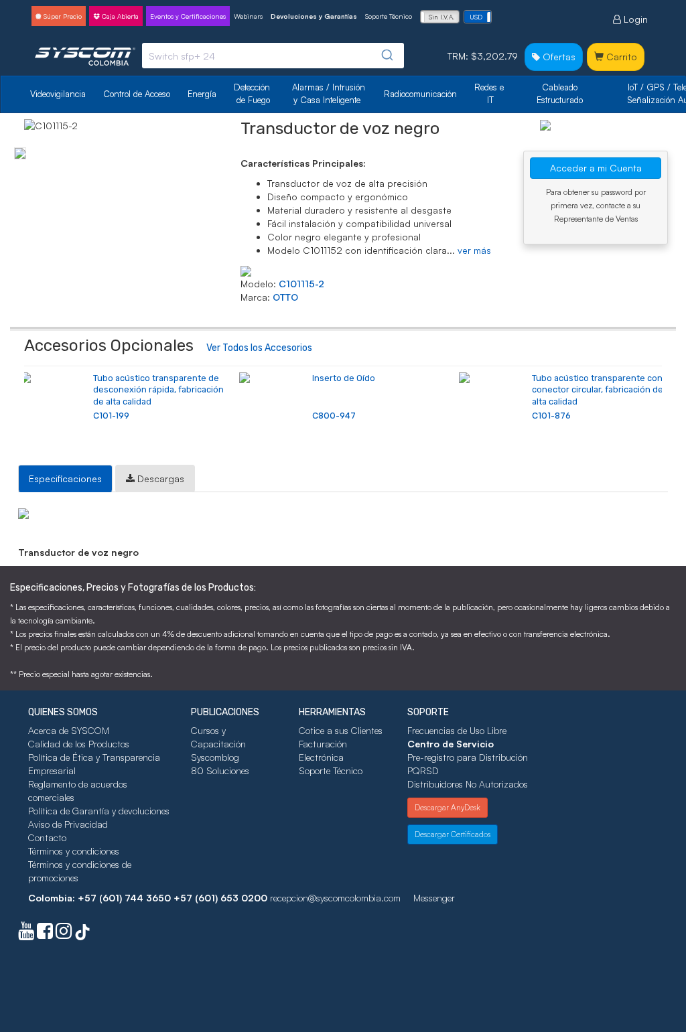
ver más (474, 250)
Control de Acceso (136, 93)
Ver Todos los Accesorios (259, 348)
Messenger (434, 897)
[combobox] (273, 55)
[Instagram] (64, 934)
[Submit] (388, 55)
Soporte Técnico (388, 16)
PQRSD (423, 770)
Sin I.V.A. (442, 17)
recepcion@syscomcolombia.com (335, 897)
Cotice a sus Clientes (341, 730)
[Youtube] (26, 934)
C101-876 (551, 416)
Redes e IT (489, 93)
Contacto (47, 837)
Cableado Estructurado (560, 93)
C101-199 (111, 416)
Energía (202, 93)
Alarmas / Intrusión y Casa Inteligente (330, 93)
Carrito (620, 56)
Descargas (159, 478)
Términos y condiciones (73, 851)
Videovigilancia (58, 93)
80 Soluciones (220, 770)
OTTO (285, 297)
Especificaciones (65, 478)
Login (634, 19)
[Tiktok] (82, 934)
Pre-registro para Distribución (467, 757)
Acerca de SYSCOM (68, 730)
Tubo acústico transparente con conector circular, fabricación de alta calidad (597, 390)
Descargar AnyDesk (447, 807)
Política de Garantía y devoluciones (98, 810)
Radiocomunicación (420, 93)
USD (476, 17)
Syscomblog (215, 757)
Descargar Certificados (452, 834)
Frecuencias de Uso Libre (456, 730)
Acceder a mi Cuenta (596, 167)
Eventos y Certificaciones (188, 16)
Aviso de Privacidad (68, 824)
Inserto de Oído (343, 378)
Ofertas (557, 56)
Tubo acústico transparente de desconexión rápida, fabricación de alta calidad (158, 390)
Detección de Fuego (253, 93)
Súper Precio (62, 16)
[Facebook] (45, 934)
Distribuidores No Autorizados (467, 784)
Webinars (248, 16)
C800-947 (334, 416)
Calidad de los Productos (78, 743)
